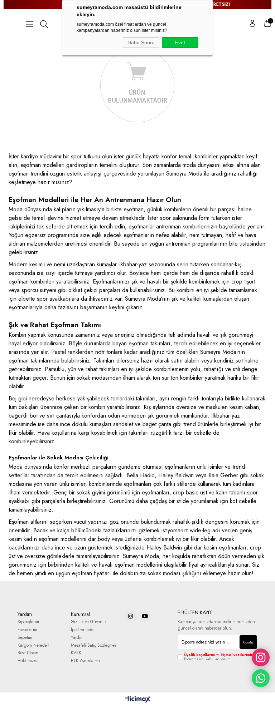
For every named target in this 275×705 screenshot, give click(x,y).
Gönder (248, 642)
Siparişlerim (28, 622)
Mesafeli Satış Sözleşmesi (94, 645)
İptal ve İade (82, 630)
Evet (180, 42)
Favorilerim (27, 630)
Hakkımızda (28, 661)
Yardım (77, 638)
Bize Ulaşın (28, 653)
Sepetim (25, 638)
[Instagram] (130, 616)
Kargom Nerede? (33, 645)
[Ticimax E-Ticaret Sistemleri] (137, 699)
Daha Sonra (141, 42)
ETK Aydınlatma (85, 661)
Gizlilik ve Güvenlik (88, 622)
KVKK (76, 653)
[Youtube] (145, 616)
